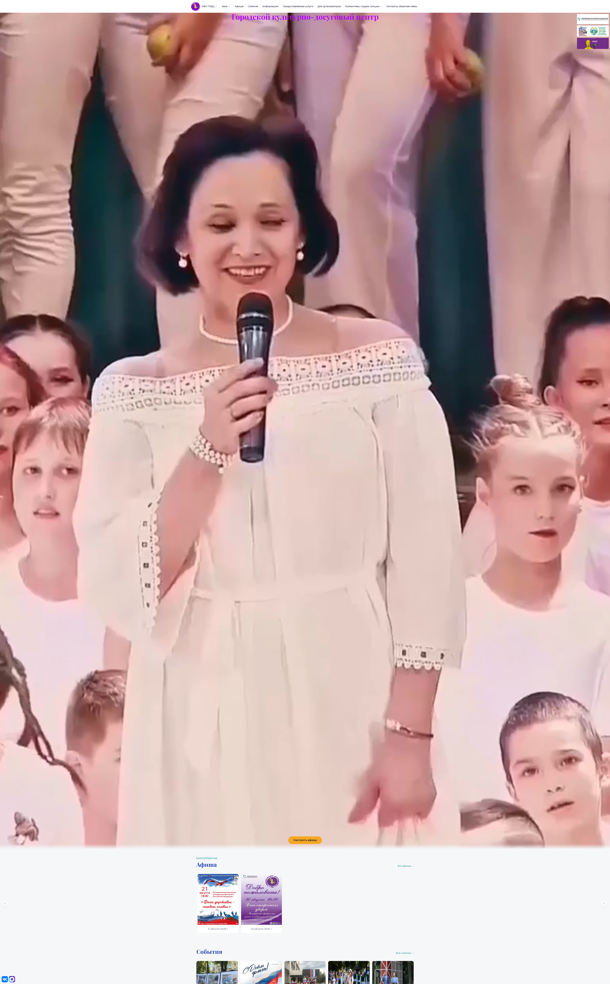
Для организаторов (329, 6)
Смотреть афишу (305, 840)
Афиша (239, 6)
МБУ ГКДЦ (208, 6)
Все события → (405, 953)
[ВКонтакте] (5, 979)
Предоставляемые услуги (298, 6)
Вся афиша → (406, 866)
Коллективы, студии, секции (362, 6)
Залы (224, 6)
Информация (270, 6)
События (253, 6)
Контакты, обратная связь (401, 6)
